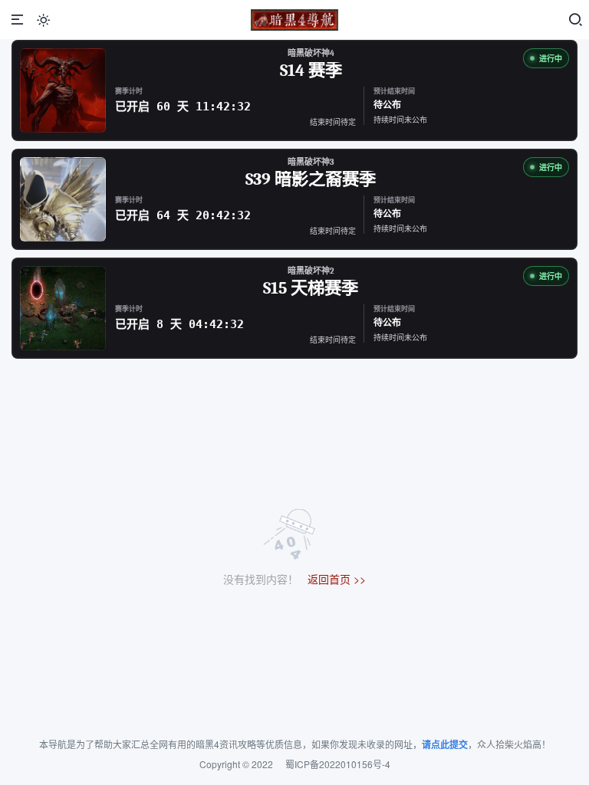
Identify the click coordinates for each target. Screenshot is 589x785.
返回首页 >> (337, 578)
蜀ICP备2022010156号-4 (337, 763)
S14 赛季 (311, 71)
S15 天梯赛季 (310, 289)
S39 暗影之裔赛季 (310, 180)
